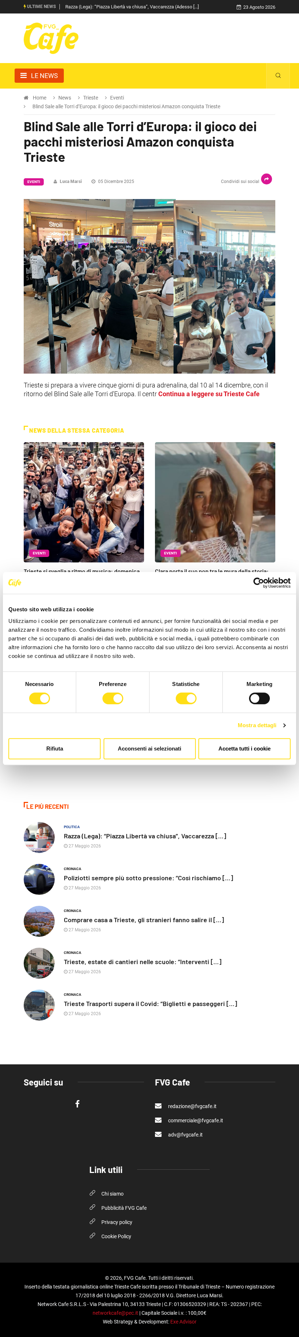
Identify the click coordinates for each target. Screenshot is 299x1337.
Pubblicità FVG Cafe (124, 1208)
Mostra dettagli (257, 725)
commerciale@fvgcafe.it (195, 1120)
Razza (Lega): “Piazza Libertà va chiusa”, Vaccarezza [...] (145, 836)
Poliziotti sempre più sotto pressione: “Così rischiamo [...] (148, 878)
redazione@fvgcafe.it (192, 1106)
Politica (72, 827)
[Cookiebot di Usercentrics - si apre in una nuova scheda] (259, 582)
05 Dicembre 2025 (115, 181)
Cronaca (72, 869)
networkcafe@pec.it (115, 1313)
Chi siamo (112, 1194)
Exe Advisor (183, 1322)
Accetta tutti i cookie (244, 748)
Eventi (33, 182)
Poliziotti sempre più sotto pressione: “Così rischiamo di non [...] (130, 6)
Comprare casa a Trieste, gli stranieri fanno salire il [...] (144, 920)
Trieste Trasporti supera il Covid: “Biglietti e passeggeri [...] (150, 1003)
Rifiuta (54, 748)
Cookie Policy (116, 1236)
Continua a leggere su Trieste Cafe (209, 394)
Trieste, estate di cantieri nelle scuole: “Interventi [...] (142, 962)
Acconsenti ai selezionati (149, 748)
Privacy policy (116, 1222)
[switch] (112, 698)
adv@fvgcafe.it (185, 1135)
